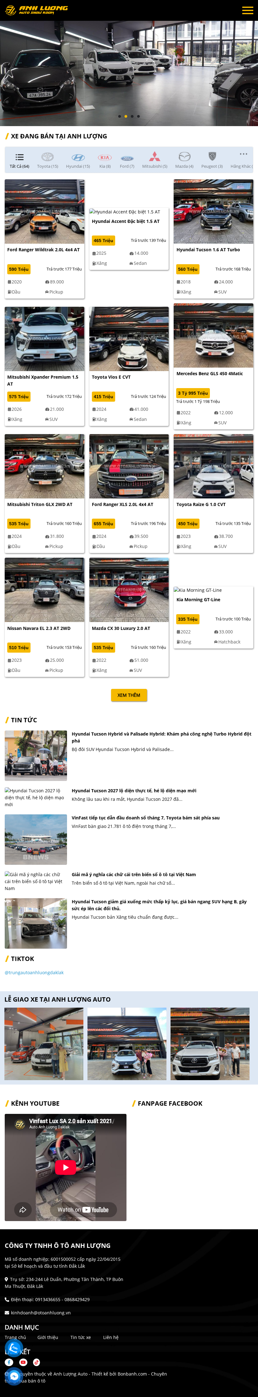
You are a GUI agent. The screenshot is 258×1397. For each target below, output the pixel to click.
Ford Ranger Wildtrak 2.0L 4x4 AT (43, 250)
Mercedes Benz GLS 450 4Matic (210, 373)
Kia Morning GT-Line (198, 599)
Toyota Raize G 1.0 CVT (201, 504)
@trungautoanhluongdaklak (34, 972)
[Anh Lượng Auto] (39, 10)
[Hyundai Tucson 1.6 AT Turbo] (213, 211)
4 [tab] (138, 117)
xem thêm (129, 695)
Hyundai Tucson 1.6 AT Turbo (208, 250)
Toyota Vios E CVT (111, 377)
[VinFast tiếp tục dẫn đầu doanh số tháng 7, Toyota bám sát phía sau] (36, 839)
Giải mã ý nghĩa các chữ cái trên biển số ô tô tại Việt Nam (134, 874)
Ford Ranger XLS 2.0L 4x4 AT (122, 504)
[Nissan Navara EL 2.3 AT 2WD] (44, 589)
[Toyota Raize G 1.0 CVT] (213, 466)
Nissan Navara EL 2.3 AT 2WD (38, 628)
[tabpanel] (129, 63)
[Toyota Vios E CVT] (129, 338)
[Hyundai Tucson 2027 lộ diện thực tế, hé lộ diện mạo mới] (36, 797)
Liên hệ (111, 1337)
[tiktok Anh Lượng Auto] (34, 1362)
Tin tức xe (80, 1337)
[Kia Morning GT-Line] (198, 590)
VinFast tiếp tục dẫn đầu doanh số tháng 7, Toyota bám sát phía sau (146, 818)
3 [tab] (132, 117)
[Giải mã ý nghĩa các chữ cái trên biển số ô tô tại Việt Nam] (36, 881)
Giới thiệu (47, 1337)
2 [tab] (126, 117)
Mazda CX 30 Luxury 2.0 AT (121, 628)
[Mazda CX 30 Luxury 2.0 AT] (129, 589)
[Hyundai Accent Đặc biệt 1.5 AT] (124, 211)
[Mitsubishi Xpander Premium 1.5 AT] (44, 338)
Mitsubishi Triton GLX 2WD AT (39, 504)
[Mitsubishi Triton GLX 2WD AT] (44, 466)
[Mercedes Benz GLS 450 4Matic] (213, 335)
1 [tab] (119, 117)
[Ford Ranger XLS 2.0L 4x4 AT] (129, 466)
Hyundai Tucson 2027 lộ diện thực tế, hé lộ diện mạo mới (134, 791)
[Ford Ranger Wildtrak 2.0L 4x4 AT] (44, 211)
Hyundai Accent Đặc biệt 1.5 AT (126, 221)
